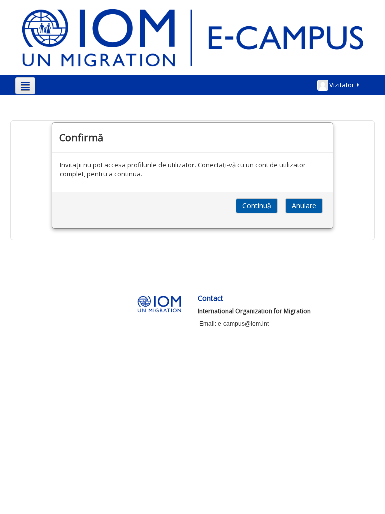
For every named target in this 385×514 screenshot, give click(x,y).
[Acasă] (192, 37)
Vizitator (341, 84)
